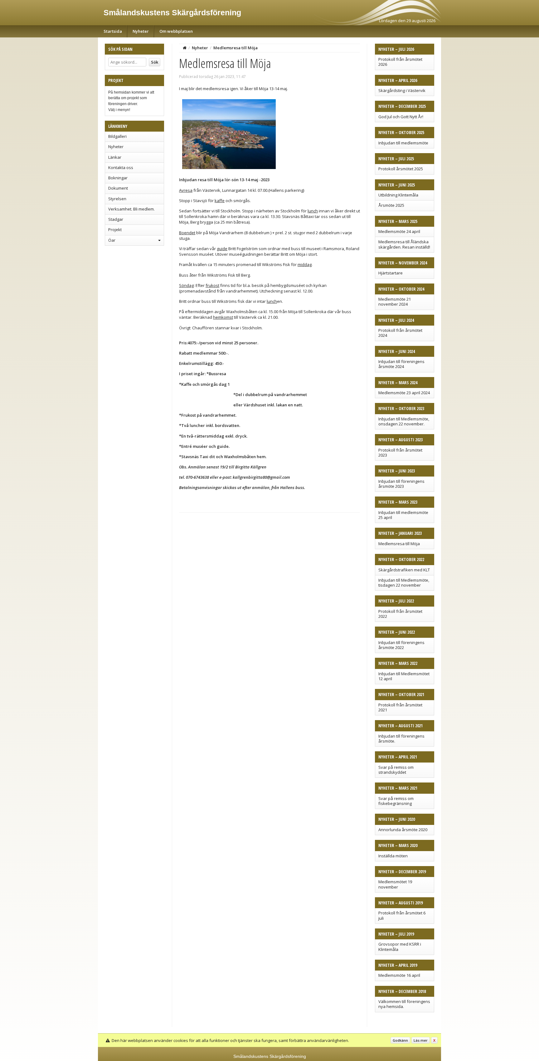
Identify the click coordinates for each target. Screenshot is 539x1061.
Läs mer (421, 1040)
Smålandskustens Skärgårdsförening (172, 12)
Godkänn (400, 1040)
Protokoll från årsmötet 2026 (400, 61)
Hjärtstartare (390, 273)
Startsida (113, 31)
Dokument (118, 188)
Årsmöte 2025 (391, 205)
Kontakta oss (120, 167)
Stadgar (115, 219)
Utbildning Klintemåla (398, 195)
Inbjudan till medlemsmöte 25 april (403, 515)
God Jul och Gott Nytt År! (400, 116)
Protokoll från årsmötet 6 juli (401, 915)
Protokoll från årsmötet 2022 (400, 613)
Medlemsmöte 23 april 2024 (404, 392)
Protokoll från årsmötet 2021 (400, 707)
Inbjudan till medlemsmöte (403, 143)
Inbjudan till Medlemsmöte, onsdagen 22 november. (403, 421)
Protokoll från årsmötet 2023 (400, 452)
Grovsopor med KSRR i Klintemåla (399, 946)
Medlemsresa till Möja (399, 543)
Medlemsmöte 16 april (399, 975)
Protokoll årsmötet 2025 (400, 169)
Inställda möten (393, 856)
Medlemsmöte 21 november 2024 (394, 301)
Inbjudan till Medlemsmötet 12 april (404, 676)
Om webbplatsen (176, 31)
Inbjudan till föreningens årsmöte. (401, 738)
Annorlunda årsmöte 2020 (402, 829)
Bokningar (118, 178)
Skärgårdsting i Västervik (401, 90)
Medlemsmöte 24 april (399, 231)
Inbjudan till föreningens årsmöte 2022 (401, 645)
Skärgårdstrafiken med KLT (404, 570)
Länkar (114, 157)
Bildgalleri (117, 136)
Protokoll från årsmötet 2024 (400, 332)
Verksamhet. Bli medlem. (131, 209)
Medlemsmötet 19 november (395, 884)
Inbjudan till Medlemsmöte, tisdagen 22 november (403, 582)
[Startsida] (185, 48)
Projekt (115, 229)
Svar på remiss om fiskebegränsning (396, 801)
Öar (111, 240)
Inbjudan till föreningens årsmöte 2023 (401, 483)
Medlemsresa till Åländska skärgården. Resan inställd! (404, 244)
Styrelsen (117, 198)
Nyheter (141, 31)
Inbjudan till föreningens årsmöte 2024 (401, 364)
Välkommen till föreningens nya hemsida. (404, 1004)
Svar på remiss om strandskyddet (396, 769)
